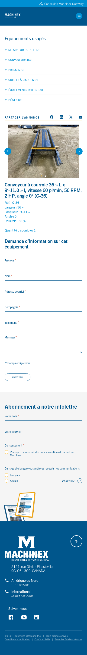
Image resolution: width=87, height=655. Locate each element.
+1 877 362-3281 (22, 596)
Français (15, 474)
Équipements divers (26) (25, 89)
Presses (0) (16, 69)
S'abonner (68, 480)
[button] (16, 15)
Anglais (14, 480)
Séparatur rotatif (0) (23, 49)
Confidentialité (43, 639)
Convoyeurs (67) (20, 59)
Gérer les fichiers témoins (68, 639)
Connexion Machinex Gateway (64, 4)
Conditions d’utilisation (17, 639)
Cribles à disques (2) (23, 79)
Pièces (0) (15, 99)
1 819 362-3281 (21, 585)
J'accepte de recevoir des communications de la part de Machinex (42, 453)
